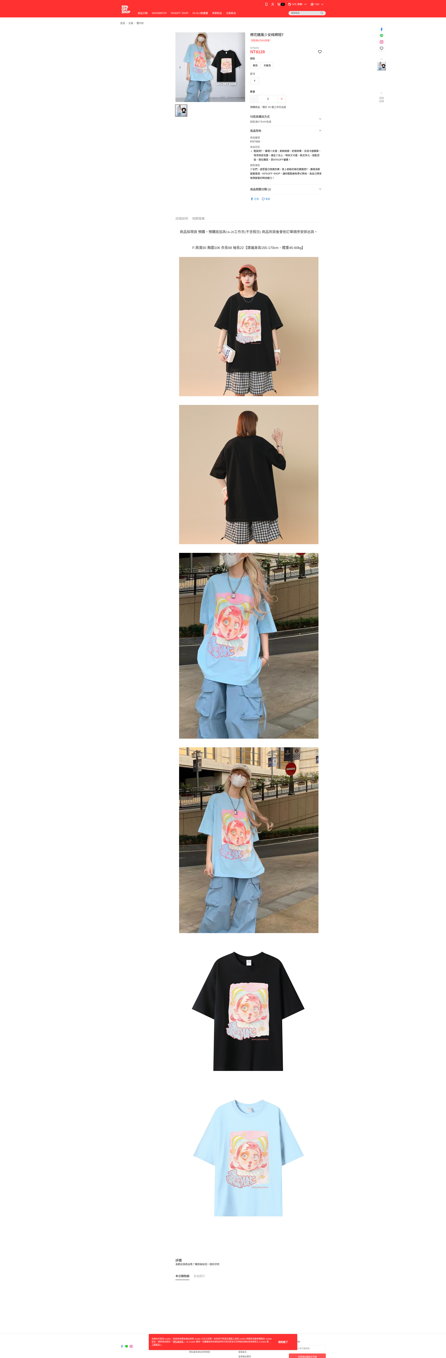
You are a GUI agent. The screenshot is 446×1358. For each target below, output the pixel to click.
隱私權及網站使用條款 (199, 1352)
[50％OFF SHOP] (126, 9)
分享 (256, 199)
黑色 (255, 65)
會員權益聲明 (244, 1356)
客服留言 (242, 1352)
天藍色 (267, 65)
